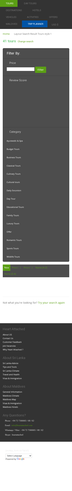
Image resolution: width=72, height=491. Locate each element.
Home (6, 33)
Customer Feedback (12, 342)
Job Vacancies (9, 345)
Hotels (36, 10)
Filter (40, 69)
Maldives (11, 24)
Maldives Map (9, 399)
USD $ (55, 24)
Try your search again (51, 302)
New (6, 267)
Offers (53, 17)
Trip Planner (35, 24)
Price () (16, 267)
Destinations (14, 10)
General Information (12, 391)
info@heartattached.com (22, 425)
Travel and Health (11, 374)
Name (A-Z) (41, 267)
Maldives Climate (11, 395)
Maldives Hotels (10, 407)
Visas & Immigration (12, 378)
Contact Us (8, 338)
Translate (29, 459)
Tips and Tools (10, 366)
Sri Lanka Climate (11, 370)
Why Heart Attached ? (13, 349)
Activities (33, 17)
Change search (25, 41)
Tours (9, 3)
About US (7, 334)
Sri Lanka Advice (10, 363)
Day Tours (30, 3)
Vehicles (11, 17)
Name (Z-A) (10, 273)
